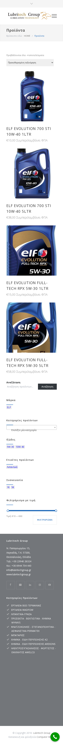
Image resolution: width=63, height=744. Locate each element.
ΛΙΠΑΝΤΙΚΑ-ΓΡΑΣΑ (21, 614)
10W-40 (20, 446)
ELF (9, 407)
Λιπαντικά (12, 467)
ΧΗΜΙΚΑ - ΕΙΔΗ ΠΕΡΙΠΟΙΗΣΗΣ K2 (29, 639)
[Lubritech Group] (29, 16)
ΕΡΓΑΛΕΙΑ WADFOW (22, 609)
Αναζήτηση (13, 382)
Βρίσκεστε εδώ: (14, 35)
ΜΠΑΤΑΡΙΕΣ (18, 635)
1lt (8, 487)
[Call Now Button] (55, 736)
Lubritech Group (41, 732)
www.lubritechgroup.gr (18, 574)
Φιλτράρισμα (45, 519)
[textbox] (31, 430)
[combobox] (31, 427)
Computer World (46, 736)
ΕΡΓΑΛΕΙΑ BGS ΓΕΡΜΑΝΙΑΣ (26, 605)
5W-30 (10, 446)
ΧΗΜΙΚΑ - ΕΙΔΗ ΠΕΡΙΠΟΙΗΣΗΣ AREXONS (33, 644)
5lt (12, 487)
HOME (27, 35)
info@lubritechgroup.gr (18, 570)
